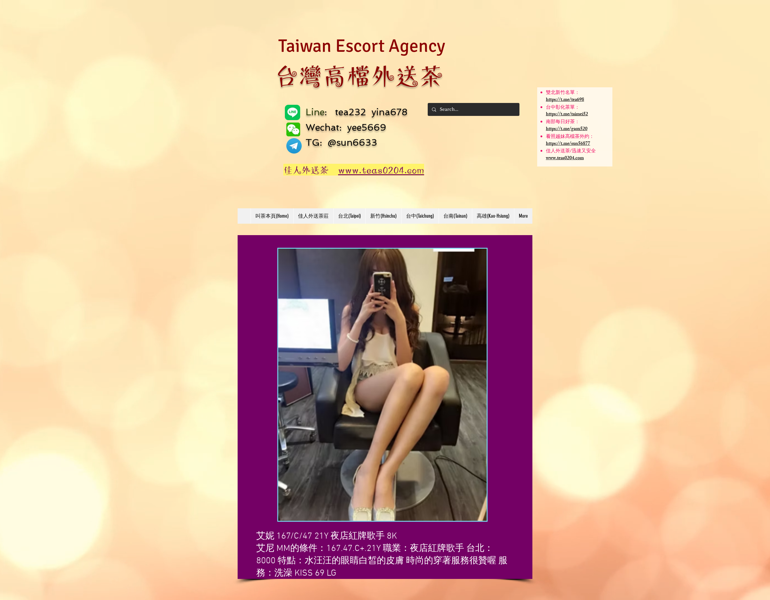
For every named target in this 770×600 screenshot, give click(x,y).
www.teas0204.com (565, 158)
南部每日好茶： (563, 122)
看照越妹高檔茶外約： (570, 137)
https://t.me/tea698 (565, 100)
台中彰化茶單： (563, 108)
